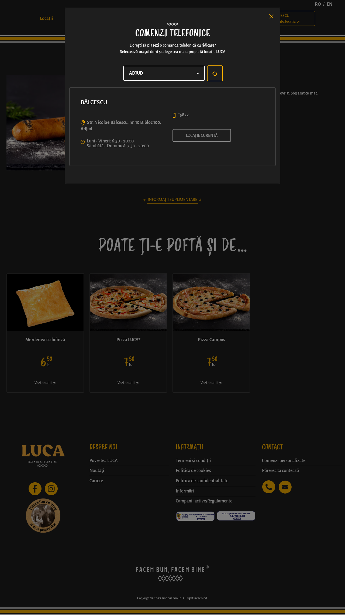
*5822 (183, 115)
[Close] (271, 16)
